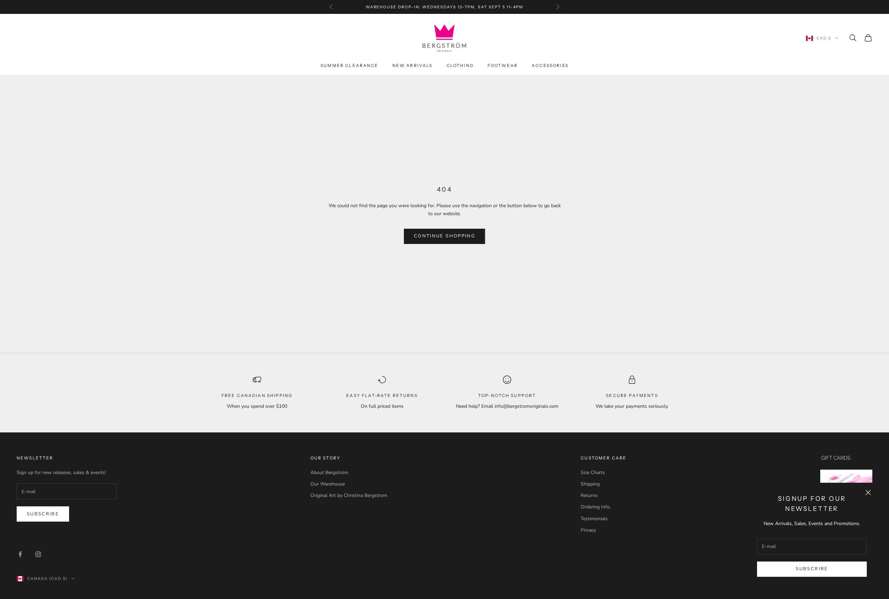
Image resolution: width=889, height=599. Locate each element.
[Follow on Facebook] (20, 554)
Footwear (503, 65)
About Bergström (329, 472)
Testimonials (594, 518)
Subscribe (812, 569)
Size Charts (593, 472)
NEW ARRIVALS (412, 65)
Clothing (460, 65)
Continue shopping (444, 236)
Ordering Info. (596, 507)
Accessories (550, 65)
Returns (589, 495)
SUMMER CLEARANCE (350, 65)
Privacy (588, 530)
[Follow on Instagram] (38, 554)
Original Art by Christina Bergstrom (348, 495)
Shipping (590, 484)
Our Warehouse (327, 484)
